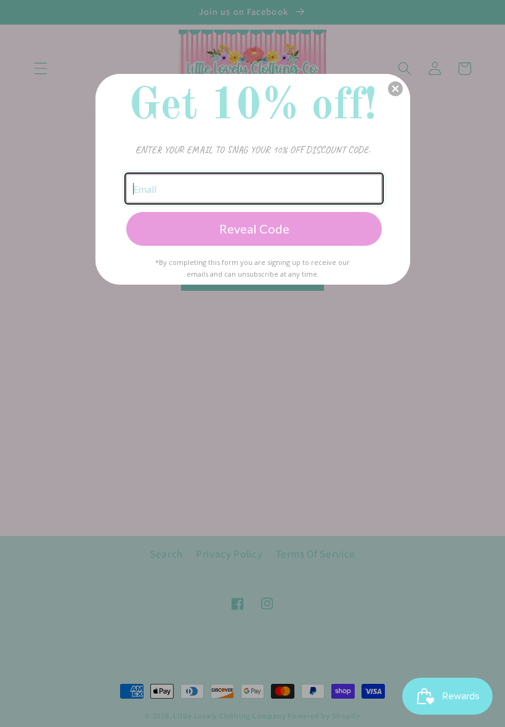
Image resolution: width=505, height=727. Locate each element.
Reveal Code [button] (254, 228)
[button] (395, 88)
